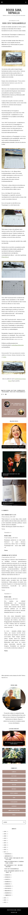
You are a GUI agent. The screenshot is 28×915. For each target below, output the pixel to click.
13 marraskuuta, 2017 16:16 (11, 599)
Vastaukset (7, 532)
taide (14, 797)
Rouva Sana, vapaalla (14, 11)
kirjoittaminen (14, 793)
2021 (5, 842)
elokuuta (7, 879)
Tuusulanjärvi (5, 391)
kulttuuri (13, 390)
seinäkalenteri (21, 390)
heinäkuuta (8, 881)
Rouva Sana (7, 536)
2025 (5, 833)
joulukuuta (8, 853)
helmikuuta (8, 893)
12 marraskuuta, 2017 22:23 (8, 557)
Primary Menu (1, 2)
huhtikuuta (8, 888)
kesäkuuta (7, 883)
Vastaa (3, 529)
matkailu (14, 789)
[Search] (24, 822)
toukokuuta (8, 886)
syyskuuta (7, 877)
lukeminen (14, 806)
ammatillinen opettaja (14, 810)
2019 (5, 847)
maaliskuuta (8, 890)
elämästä (14, 771)
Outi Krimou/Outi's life (9, 515)
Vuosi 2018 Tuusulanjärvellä (17, 391)
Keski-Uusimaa (6, 390)
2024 (5, 836)
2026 (5, 831)
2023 (5, 838)
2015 (5, 900)
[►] (3, 831)
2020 (5, 845)
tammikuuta (8, 895)
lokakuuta (8, 875)
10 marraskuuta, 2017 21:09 (8, 516)
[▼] (3, 851)
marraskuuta (8, 856)
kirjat (14, 814)
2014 (5, 902)
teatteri (14, 784)
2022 (5, 840)
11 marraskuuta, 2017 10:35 (11, 537)
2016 (5, 897)
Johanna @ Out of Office (9, 555)
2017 (5, 851)
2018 (5, 849)
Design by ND (14, 912)
